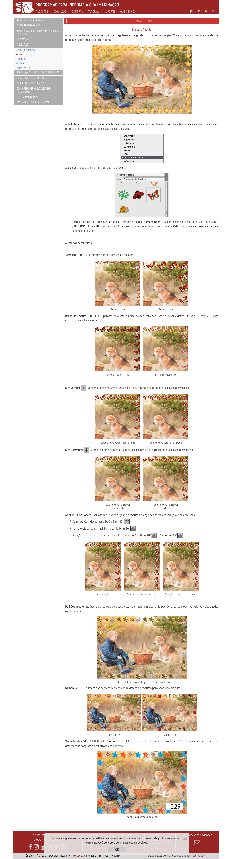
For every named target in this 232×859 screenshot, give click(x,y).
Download (60, 11)
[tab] (38, 20)
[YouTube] (43, 847)
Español (65, 856)
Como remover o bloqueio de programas (33, 90)
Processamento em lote (31, 78)
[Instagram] (36, 847)
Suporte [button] (109, 11)
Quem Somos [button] (128, 11)
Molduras (22, 45)
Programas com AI (27, 97)
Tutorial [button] (93, 11)
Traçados (21, 59)
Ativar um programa (28, 25)
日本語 (103, 856)
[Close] (185, 838)
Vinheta (20, 63)
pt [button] (213, 11)
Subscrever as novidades (197, 835)
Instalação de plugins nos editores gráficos (37, 32)
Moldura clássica (25, 50)
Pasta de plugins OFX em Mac (33, 102)
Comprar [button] (77, 11)
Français (41, 856)
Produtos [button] (42, 11)
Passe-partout (24, 68)
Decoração (23, 39)
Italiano (92, 856)
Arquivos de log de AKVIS (31, 83)
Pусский (115, 856)
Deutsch (54, 856)
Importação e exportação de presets (38, 72)
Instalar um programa (30, 20)
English (30, 856)
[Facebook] (30, 847)
